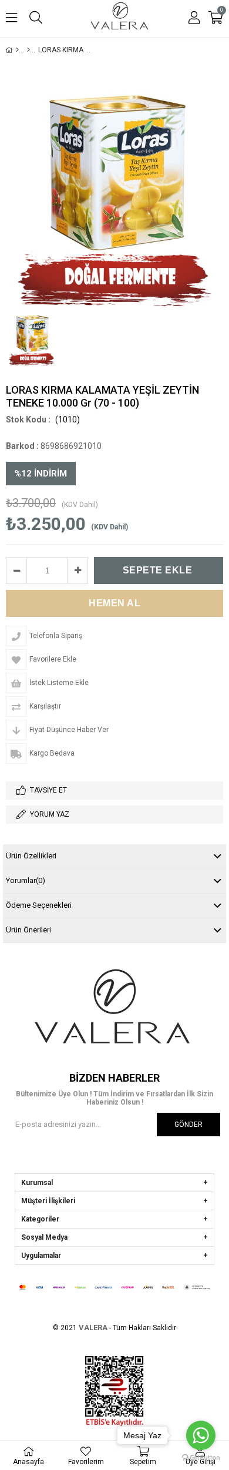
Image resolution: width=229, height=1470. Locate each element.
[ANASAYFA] (17, 50)
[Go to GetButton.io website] (201, 1458)
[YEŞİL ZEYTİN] (28, 50)
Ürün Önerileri (28, 929)
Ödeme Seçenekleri (39, 905)
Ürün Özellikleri (31, 855)
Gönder (188, 1124)
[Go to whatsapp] (200, 1435)
